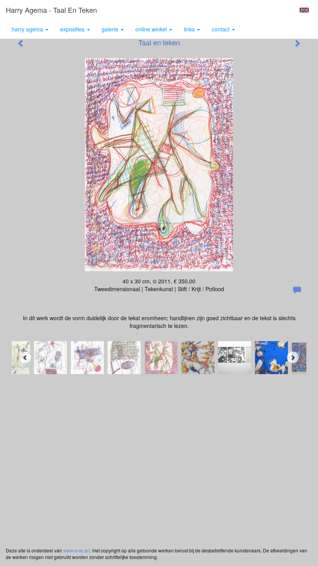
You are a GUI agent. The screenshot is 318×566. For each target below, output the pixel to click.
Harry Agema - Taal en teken (51, 10)
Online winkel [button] (151, 29)
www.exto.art (76, 550)
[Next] (293, 357)
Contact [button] (221, 29)
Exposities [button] (73, 29)
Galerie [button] (111, 29)
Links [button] (190, 29)
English (304, 10)
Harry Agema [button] (28, 29)
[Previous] (25, 357)
